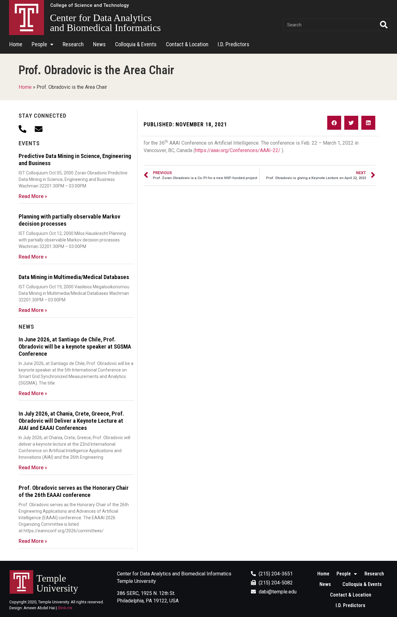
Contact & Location (187, 44)
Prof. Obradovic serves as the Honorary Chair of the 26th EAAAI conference (74, 491)
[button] (89, 5)
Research (73, 44)
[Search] (383, 25)
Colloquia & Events (136, 44)
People (39, 44)
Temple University (57, 583)
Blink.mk (65, 608)
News (99, 44)
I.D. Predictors (233, 44)
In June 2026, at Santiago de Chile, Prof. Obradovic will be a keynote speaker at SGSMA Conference (75, 346)
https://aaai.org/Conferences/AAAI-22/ (237, 150)
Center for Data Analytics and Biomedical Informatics (105, 22)
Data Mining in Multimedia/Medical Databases (74, 277)
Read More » (33, 196)
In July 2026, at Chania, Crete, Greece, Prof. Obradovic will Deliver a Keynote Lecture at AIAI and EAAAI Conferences (71, 420)
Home (15, 44)
